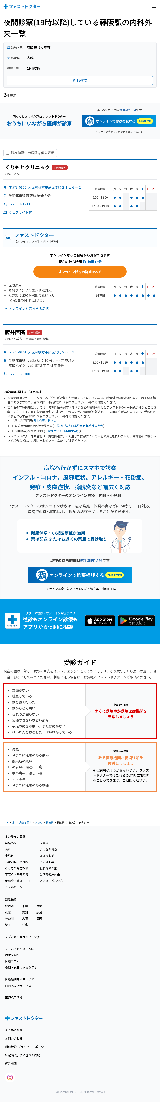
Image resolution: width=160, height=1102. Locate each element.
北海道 (9, 906)
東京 (8, 912)
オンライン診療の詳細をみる (80, 271)
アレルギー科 (13, 887)
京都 (39, 906)
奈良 (39, 912)
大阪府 (38, 822)
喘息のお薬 (47, 862)
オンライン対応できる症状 (29, 308)
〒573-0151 (42, 352)
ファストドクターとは (19, 949)
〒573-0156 (45, 187)
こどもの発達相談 (16, 868)
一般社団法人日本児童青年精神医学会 (78, 426)
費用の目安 (109, 589)
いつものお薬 (48, 849)
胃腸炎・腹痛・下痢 (18, 881)
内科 (8, 849)
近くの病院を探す (22, 822)
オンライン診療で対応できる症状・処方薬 (119, 131)
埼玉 (8, 925)
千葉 (25, 906)
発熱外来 (11, 843)
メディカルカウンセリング (22, 937)
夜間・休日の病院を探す (21, 967)
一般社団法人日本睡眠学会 (62, 431)
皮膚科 (44, 843)
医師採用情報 (13, 997)
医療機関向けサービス (19, 979)
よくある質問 (13, 1030)
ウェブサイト (19, 212)
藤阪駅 (49, 822)
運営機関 (11, 1063)
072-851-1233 (19, 203)
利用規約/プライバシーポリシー (26, 1047)
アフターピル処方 (51, 881)
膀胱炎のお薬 (48, 868)
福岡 (39, 918)
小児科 (9, 855)
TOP (5, 822)
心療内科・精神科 (16, 862)
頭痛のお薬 (47, 855)
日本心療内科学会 (44, 420)
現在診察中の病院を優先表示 (32, 153)
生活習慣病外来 (50, 874)
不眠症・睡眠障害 (16, 874)
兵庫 (25, 925)
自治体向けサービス (18, 986)
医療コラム (12, 961)
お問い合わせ (13, 1038)
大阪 (25, 918)
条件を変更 (80, 80)
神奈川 (9, 918)
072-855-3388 (19, 373)
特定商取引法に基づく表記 (22, 1055)
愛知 (25, 912)
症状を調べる (13, 955)
